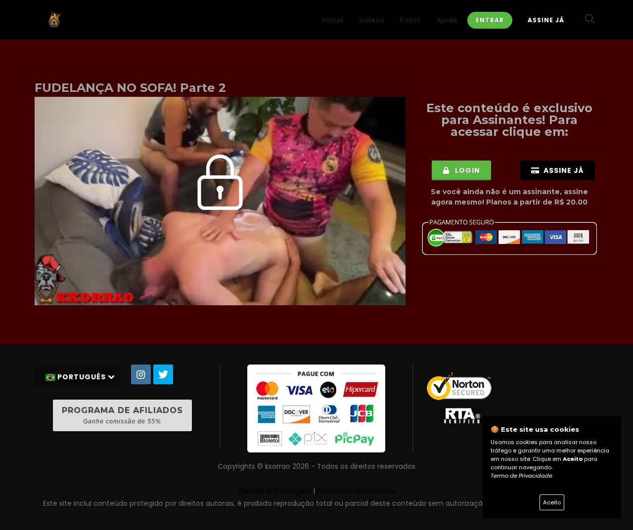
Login (466, 170)
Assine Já (546, 20)
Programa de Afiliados (122, 415)
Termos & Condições (274, 491)
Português (81, 377)
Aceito (552, 502)
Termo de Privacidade (521, 476)
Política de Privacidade (356, 491)
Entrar (490, 20)
